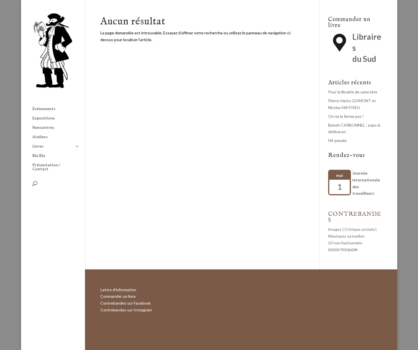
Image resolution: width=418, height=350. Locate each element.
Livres (38, 146)
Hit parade (337, 140)
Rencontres (43, 127)
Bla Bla (38, 156)
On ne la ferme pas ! (346, 116)
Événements (43, 109)
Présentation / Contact (46, 167)
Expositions (43, 118)
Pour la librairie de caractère (352, 91)
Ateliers (40, 137)
